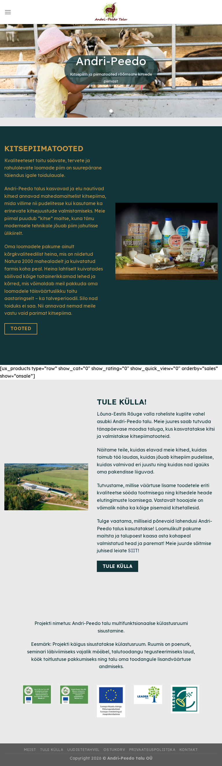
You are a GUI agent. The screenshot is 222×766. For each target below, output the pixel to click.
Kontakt (189, 749)
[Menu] (7, 12)
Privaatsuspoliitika (152, 749)
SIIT (133, 550)
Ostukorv (114, 749)
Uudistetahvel (83, 749)
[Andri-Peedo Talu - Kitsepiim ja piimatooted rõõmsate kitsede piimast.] (111, 12)
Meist (30, 749)
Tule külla (51, 749)
